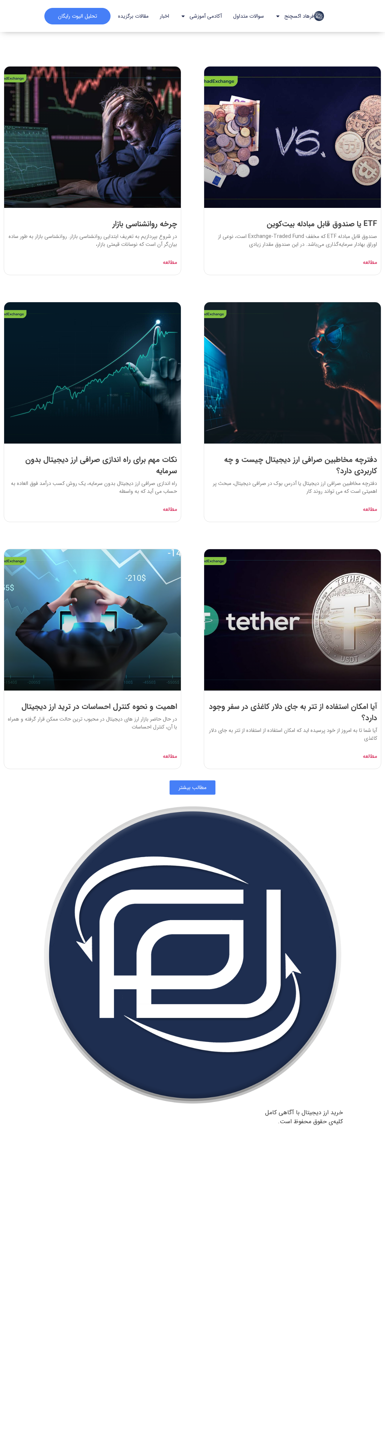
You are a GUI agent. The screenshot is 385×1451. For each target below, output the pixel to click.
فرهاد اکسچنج (299, 16)
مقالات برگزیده (133, 16)
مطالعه (370, 262)
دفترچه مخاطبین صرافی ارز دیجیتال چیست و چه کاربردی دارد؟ (300, 465)
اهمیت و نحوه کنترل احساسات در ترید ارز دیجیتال (99, 706)
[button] (192, 787)
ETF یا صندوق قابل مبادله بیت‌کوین (322, 224)
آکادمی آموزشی (205, 16)
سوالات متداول (248, 16)
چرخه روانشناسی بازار (144, 224)
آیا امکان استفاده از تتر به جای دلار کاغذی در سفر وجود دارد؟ (293, 712)
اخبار (164, 16)
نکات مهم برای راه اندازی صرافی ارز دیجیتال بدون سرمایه (101, 465)
